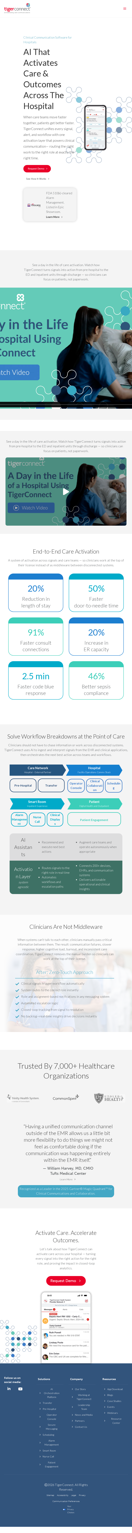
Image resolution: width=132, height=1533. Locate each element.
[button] (38, 179)
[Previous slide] (9, 1098)
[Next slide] (122, 1098)
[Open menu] (125, 8)
